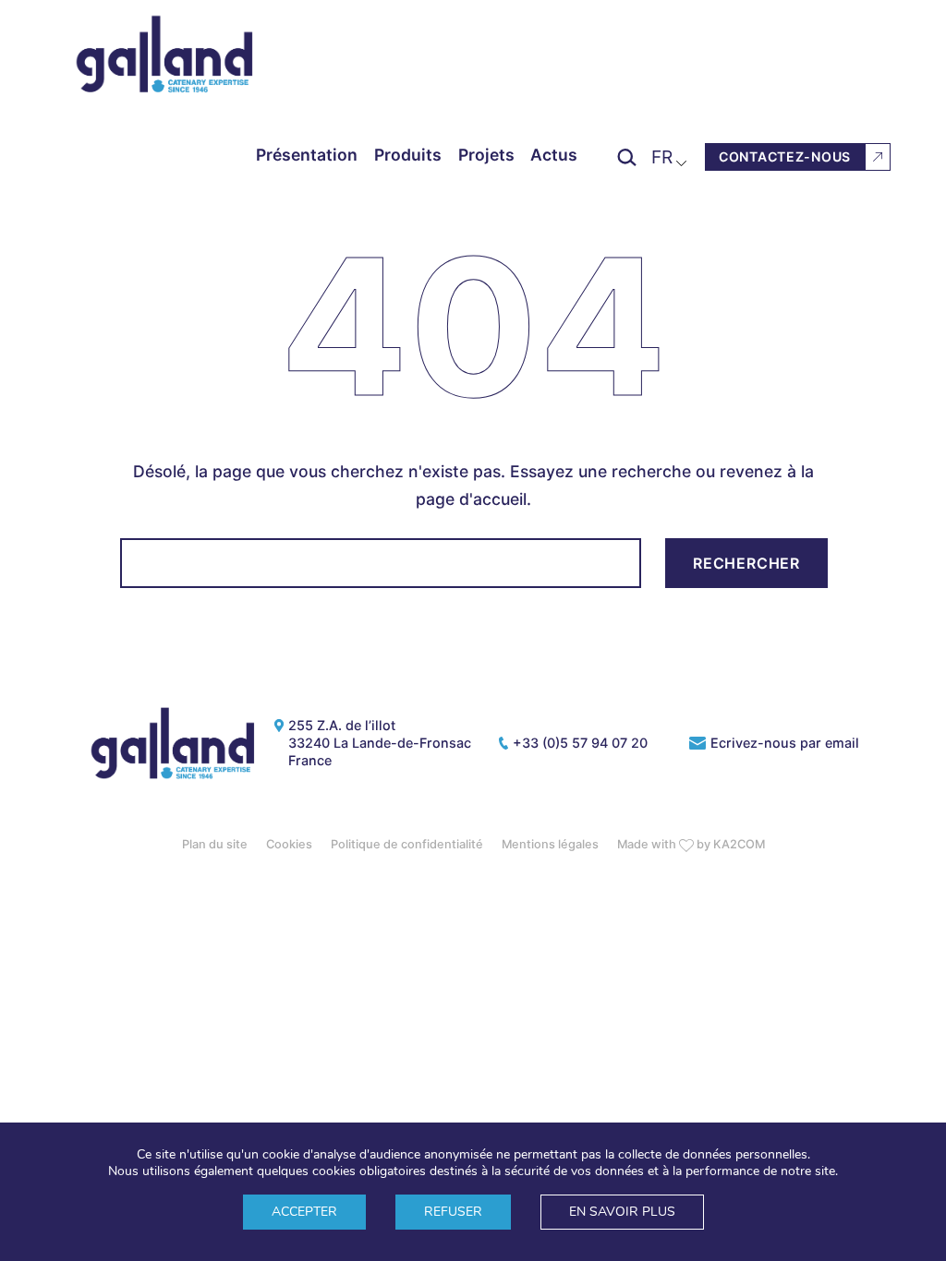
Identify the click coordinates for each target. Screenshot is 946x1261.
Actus (553, 155)
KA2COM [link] (739, 844)
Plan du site (215, 844)
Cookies (289, 844)
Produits (408, 155)
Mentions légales (550, 844)
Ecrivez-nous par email (784, 743)
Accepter (304, 1211)
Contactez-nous (785, 156)
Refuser (453, 1211)
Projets (486, 155)
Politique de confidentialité (407, 844)
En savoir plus (622, 1211)
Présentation (307, 155)
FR (662, 157)
